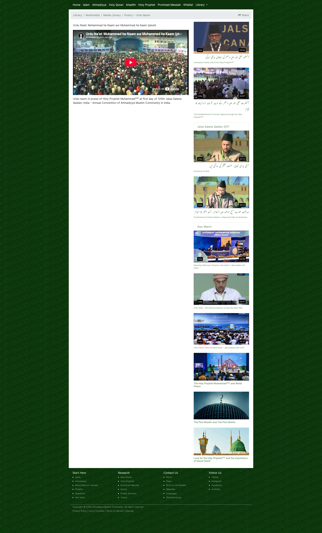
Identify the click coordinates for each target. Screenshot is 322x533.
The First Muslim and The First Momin (214, 422)
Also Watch (204, 226)
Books (124, 489)
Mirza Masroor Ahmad (86, 485)
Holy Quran (116, 4)
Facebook (216, 485)
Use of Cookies (96, 511)
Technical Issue (173, 497)
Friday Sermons (129, 493)
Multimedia (93, 15)
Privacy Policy (80, 511)
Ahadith (131, 4)
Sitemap (129, 511)
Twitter (215, 477)
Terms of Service (114, 511)
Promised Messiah (169, 4)
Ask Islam (80, 497)
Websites (170, 489)
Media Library (112, 15)
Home (76, 4)
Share (245, 15)
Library (77, 15)
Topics (124, 497)
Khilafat (188, 4)
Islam (86, 4)
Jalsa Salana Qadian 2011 (213, 126)
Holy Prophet (146, 4)
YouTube (215, 489)
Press (169, 481)
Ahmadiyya (99, 4)
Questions (80, 493)
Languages (171, 493)
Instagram (216, 481)
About (169, 477)
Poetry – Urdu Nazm (137, 15)
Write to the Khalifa (176, 485)
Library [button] (200, 4)
